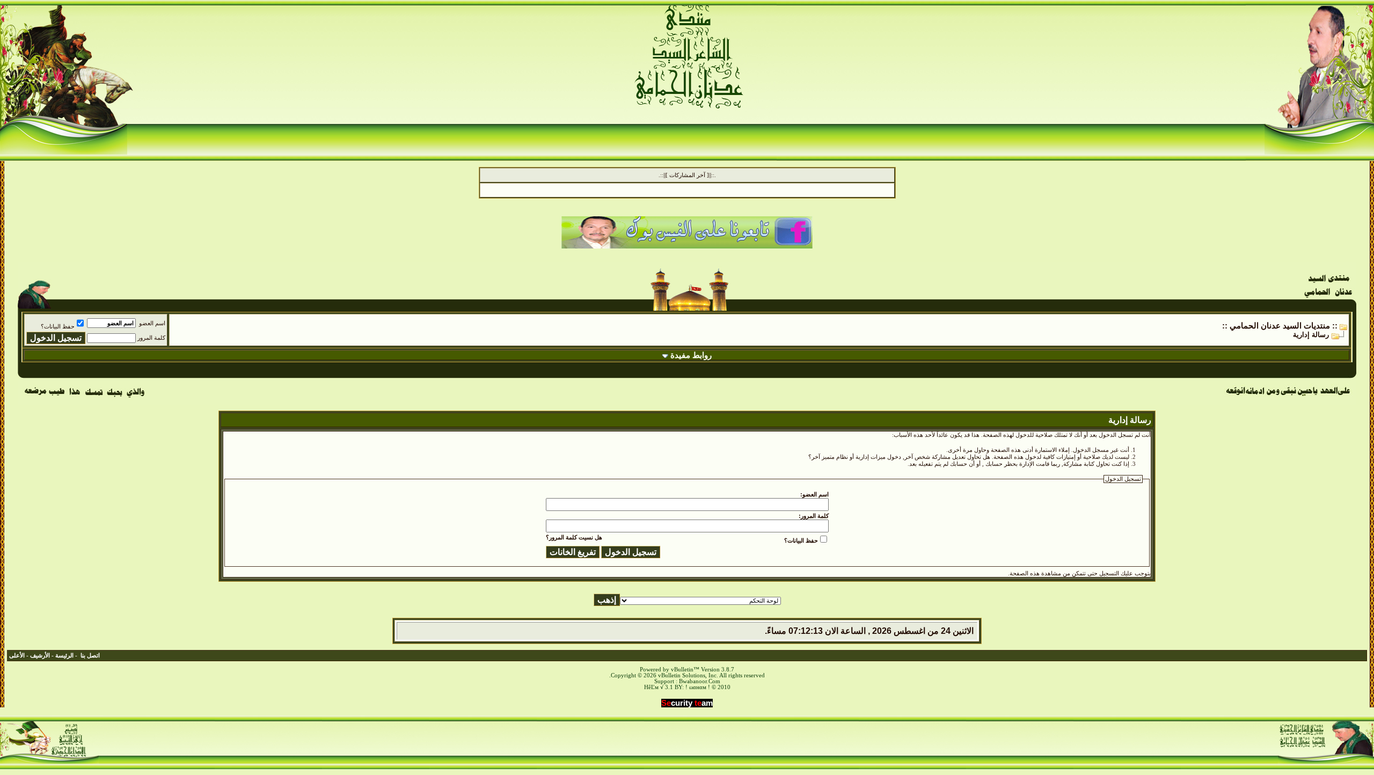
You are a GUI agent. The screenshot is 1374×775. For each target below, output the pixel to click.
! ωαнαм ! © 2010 (707, 687)
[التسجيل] (1333, 97)
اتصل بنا (90, 656)
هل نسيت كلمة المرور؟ (574, 537)
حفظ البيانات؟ (58, 327)
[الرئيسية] (1329, 47)
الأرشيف (40, 656)
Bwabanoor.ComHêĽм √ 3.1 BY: (682, 684)
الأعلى (17, 656)
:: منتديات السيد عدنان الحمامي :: (1280, 325)
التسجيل (1109, 573)
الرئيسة (64, 656)
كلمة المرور (151, 338)
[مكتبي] (105, 47)
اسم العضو (152, 323)
